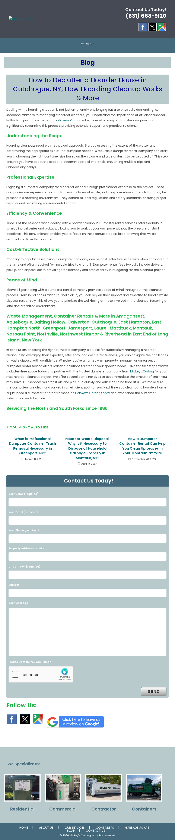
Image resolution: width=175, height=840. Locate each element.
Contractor (103, 809)
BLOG (71, 830)
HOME (23, 827)
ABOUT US (46, 827)
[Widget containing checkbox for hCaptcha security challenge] (41, 674)
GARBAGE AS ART (137, 827)
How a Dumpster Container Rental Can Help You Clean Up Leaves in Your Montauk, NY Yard (142, 446)
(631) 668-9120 (146, 16)
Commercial (63, 809)
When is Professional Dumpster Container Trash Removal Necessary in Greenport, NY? (32, 446)
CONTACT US (95, 830)
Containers (144, 809)
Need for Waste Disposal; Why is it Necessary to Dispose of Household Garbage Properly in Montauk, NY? (87, 448)
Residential (22, 809)
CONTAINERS (105, 827)
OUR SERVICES (75, 827)
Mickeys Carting (69, 120)
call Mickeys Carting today (90, 393)
